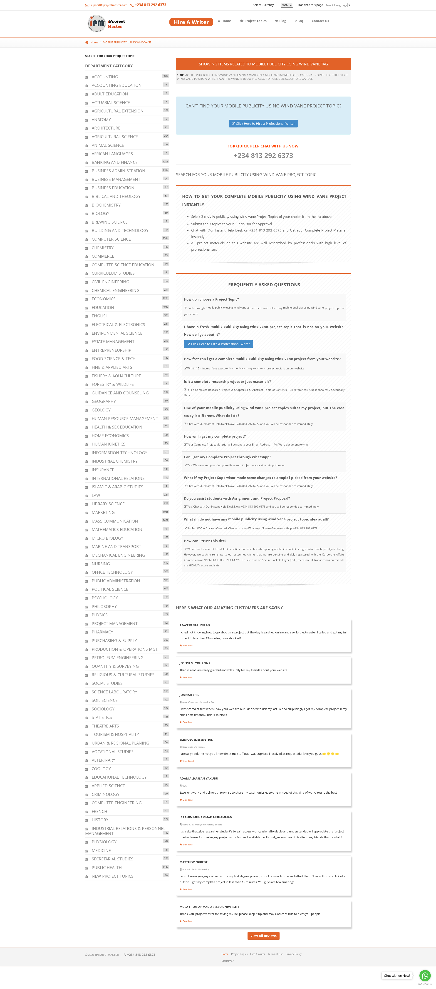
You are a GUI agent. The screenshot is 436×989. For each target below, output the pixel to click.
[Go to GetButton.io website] (425, 984)
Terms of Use (275, 954)
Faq (300, 21)
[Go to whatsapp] (425, 975)
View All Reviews (263, 936)
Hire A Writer (257, 954)
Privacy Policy (294, 954)
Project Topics (255, 21)
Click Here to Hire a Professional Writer (265, 123)
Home (225, 21)
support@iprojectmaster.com (108, 5)
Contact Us (320, 21)
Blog (282, 21)
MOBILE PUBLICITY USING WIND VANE (127, 42)
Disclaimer (227, 960)
